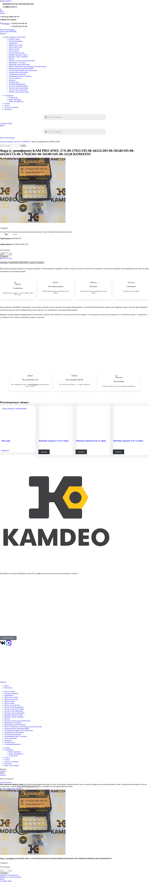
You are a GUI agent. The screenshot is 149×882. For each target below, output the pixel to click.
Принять (19, 789)
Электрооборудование (17, 84)
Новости (3, 612)
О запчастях (13, 97)
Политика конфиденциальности (8, 669)
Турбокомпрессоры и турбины (20, 76)
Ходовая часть (14, 82)
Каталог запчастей (7, 584)
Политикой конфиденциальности (28, 786)
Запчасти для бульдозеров (18, 86)
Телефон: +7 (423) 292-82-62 (9, 626)
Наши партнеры (15, 99)
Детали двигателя (15, 47)
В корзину (4, 256)
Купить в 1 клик (6, 258)
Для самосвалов (5, 593)
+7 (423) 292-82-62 (19, 23)
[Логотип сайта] (6, 1)
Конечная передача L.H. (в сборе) (54, 441)
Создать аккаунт (6, 782)
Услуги (2, 599)
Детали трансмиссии (16, 53)
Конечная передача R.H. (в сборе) (91, 441)
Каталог (18, 142)
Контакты (3, 607)
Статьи (2, 615)
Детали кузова (14, 49)
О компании (4, 604)
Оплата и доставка (6, 609)
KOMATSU (26, 142)
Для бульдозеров (5, 587)
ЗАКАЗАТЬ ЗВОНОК (8, 31)
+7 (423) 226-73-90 (19, 26)
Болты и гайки (14, 39)
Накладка (6, 441)
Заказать (44, 452)
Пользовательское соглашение (8, 676)
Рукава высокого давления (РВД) (21, 68)
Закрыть (3, 682)
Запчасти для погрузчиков (18, 88)
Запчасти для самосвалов (18, 90)
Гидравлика (13, 43)
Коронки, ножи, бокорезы (18, 57)
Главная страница (6, 142)
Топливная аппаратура (17, 74)
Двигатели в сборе (16, 45)
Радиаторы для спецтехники (19, 64)
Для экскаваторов (6, 596)
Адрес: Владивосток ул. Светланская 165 (13, 629)
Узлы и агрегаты (15, 78)
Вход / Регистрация (11, 765)
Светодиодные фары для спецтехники (23, 70)
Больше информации (8, 789)
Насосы (11, 59)
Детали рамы (13, 51)
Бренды (2, 618)
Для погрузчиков (5, 590)
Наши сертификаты (16, 101)
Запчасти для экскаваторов (19, 92)
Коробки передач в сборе (18, 55)
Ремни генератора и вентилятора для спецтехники (27, 66)
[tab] (4, 262)
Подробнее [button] (5, 450)
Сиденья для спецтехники (18, 72)
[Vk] (2, 643)
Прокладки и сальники (17, 63)
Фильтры (12, 80)
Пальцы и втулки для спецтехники (22, 61)
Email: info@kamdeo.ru (7, 631)
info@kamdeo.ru (10, 7)
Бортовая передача (15, 41)
